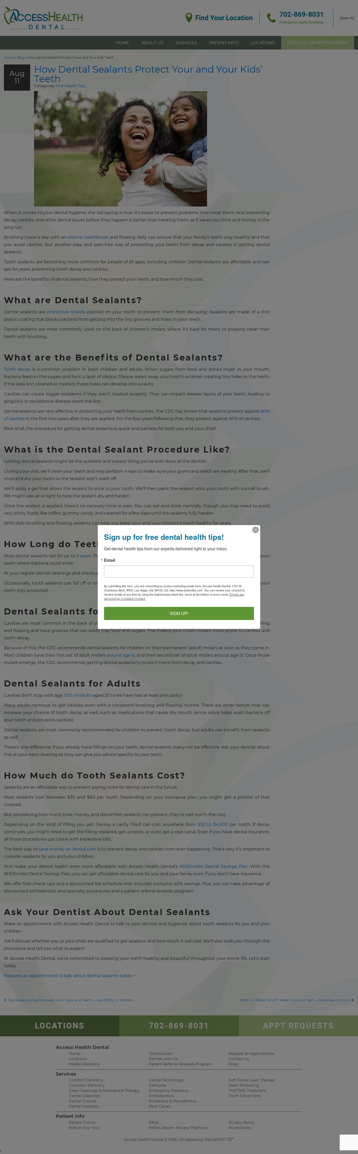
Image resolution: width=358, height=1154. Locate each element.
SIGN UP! (179, 613)
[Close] (255, 530)
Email (109, 560)
